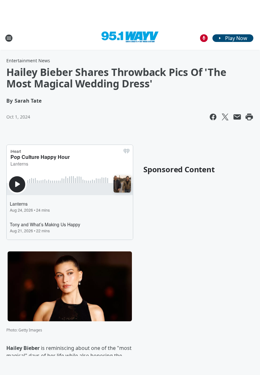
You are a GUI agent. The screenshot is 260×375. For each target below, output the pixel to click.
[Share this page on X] (225, 116)
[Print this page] (249, 116)
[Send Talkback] (204, 38)
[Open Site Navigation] (9, 38)
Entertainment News (28, 61)
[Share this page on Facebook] (213, 116)
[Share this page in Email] (237, 116)
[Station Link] (130, 38)
